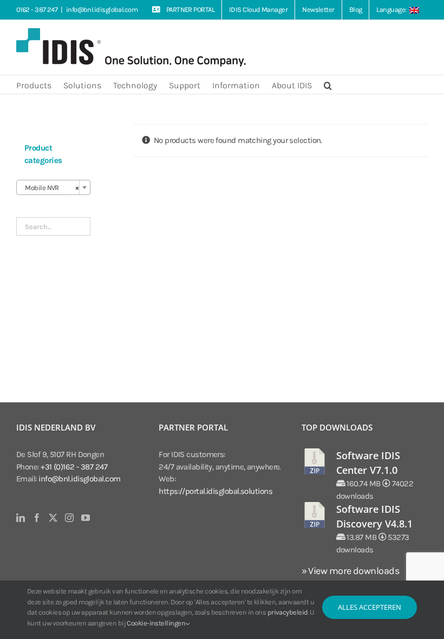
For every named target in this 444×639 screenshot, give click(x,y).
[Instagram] (69, 517)
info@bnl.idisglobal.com (102, 9)
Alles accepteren (369, 607)
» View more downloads (350, 571)
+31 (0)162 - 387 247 (74, 467)
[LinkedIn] (20, 517)
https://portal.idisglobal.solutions (215, 491)
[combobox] (53, 187)
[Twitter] (53, 517)
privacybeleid (287, 612)
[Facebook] (36, 517)
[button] (328, 84)
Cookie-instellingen (156, 623)
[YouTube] (85, 517)
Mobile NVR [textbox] (50, 188)
